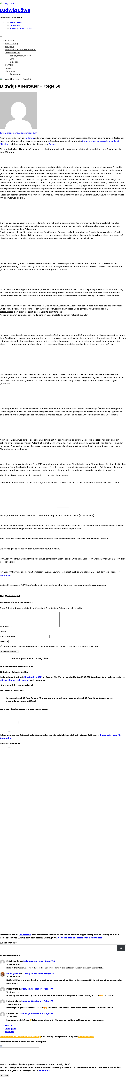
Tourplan (9, 46)
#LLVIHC (9, 65)
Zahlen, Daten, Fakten (20, 55)
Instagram (10, 1028)
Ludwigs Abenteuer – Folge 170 (37, 1001)
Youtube (9, 1031)
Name (3, 631)
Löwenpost (5, 575)
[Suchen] (121, 948)
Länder (13, 58)
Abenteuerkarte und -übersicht (20, 49)
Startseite (10, 40)
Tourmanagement (9, 133)
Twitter (9, 1025)
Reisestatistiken (12, 52)
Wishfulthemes (86, 1036)
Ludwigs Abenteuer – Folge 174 (39, 961)
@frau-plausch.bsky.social (14, 680)
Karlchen (29, 138)
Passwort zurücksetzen (21, 28)
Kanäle (8, 68)
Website (4, 641)
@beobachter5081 (32, 677)
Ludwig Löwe (15, 10)
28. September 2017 (27, 133)
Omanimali (25, 934)
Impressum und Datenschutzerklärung (20, 1036)
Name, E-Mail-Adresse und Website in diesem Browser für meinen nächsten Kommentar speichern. (51, 646)
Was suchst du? (8, 942)
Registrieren (16, 22)
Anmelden (15, 25)
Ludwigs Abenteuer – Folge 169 (37, 1013)
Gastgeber (15, 62)
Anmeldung (15, 74)
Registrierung (11, 43)
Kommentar (6, 626)
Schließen (4, 1076)
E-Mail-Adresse (8, 636)
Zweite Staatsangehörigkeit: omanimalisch (79, 937)
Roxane (52, 144)
